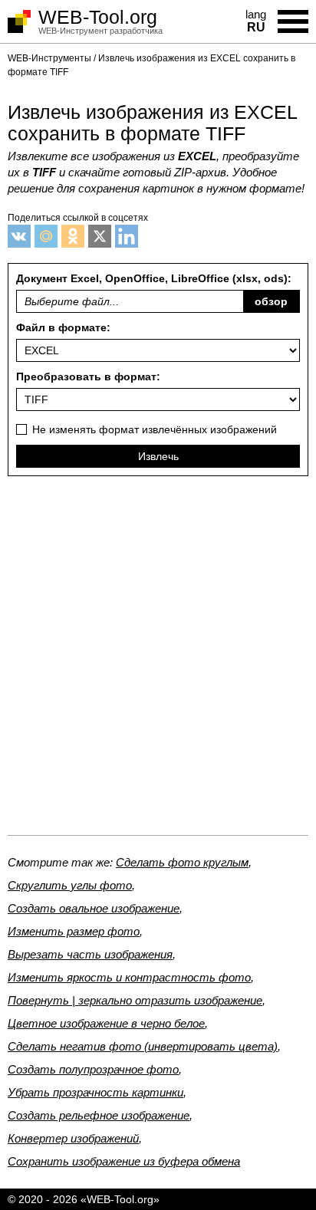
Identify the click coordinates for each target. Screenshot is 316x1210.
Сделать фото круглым (182, 862)
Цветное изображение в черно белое (106, 1023)
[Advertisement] (158, 662)
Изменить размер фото (74, 931)
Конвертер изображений (73, 1138)
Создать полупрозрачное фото (93, 1069)
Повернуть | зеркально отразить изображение (135, 1000)
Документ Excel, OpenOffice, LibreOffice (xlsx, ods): (153, 289)
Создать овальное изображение (93, 908)
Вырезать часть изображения (90, 954)
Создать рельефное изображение (98, 1115)
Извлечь (158, 456)
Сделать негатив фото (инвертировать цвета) (143, 1046)
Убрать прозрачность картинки (95, 1092)
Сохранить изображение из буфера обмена (124, 1161)
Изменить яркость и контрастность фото (129, 977)
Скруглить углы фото (70, 885)
